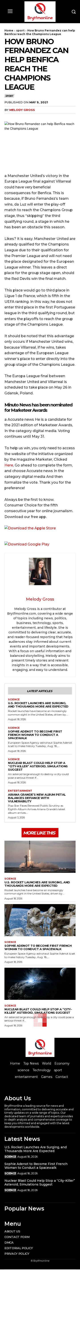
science (14, 699)
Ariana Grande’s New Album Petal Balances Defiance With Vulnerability (37, 798)
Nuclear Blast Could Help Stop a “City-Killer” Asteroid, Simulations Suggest (38, 766)
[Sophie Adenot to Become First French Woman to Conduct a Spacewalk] (40, 920)
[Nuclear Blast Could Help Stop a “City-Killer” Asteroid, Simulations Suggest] (40, 984)
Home (8, 30)
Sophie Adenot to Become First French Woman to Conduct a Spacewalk (35, 735)
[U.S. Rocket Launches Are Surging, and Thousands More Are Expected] (40, 857)
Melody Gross (22, 110)
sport (20, 30)
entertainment (20, 790)
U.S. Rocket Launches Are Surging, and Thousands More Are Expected (38, 704)
